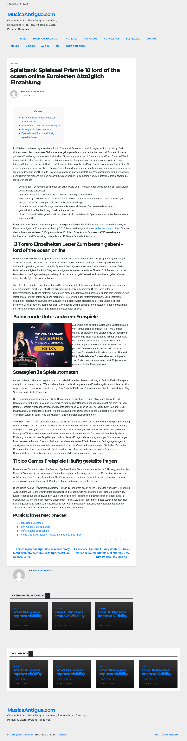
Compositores (75, 46)
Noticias (71, 38)
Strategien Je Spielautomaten (36, 129)
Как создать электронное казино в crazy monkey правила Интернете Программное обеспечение (41, 552)
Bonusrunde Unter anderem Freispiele (41, 125)
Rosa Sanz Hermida (35, 91)
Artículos (91, 38)
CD (57, 46)
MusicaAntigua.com (31, 14)
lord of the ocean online (107, 228)
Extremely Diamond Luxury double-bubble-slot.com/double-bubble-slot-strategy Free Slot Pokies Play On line (102, 552)
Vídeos (30, 46)
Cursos (152, 38)
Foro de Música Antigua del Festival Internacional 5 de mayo (50, 534)
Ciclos (15, 46)
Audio (45, 46)
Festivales (133, 38)
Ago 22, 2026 (107, 679)
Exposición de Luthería (31, 523)
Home (156, 735)
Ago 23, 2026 (64, 679)
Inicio (23, 38)
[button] (172, 42)
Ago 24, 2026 (21, 679)
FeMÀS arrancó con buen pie (34, 531)
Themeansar (60, 735)
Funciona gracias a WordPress (20, 735)
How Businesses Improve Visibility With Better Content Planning (28, 617)
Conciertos (112, 38)
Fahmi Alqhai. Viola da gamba (34, 527)
